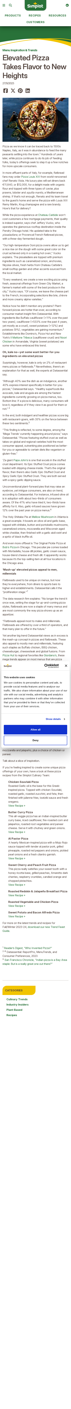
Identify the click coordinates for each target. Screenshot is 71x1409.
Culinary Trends (17, 999)
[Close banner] (66, 666)
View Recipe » (16, 805)
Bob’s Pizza (9, 547)
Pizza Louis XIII (30, 176)
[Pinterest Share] (20, 91)
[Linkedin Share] (28, 91)
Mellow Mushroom (43, 517)
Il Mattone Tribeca (21, 337)
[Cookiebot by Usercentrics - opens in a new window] (45, 666)
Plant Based (14, 1009)
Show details (53, 719)
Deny (35, 740)
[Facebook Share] (5, 91)
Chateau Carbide (48, 215)
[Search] (10, 5)
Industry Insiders (17, 1004)
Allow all (35, 729)
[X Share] (13, 91)
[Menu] (4, 5)
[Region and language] (67, 5)
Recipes (11, 1015)
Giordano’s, (51, 655)
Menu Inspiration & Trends (19, 50)
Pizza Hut (8, 655)
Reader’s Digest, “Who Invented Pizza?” (28, 948)
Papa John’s (20, 460)
